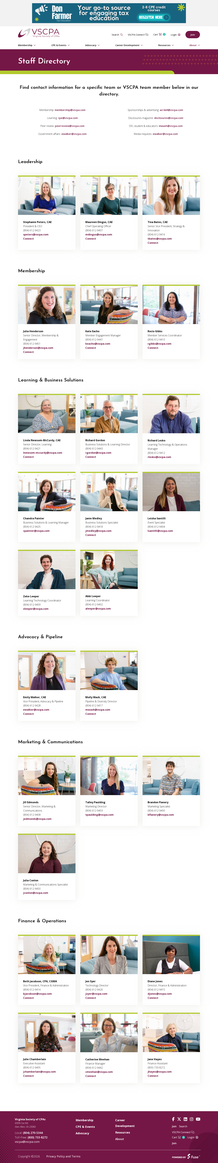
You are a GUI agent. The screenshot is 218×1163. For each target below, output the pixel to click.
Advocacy (90, 45)
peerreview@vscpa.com (69, 126)
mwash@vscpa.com (171, 126)
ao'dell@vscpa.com (171, 110)
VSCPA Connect (136, 34)
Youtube (198, 1119)
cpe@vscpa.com (68, 118)
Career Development (127, 45)
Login (174, 34)
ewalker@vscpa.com (73, 134)
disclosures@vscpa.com (168, 118)
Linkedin (185, 1119)
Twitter (179, 1119)
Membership (25, 45)
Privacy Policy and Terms (63, 1156)
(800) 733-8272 (37, 1137)
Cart (159, 34)
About (193, 45)
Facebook (173, 1119)
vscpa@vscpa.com (27, 1142)
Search (115, 34)
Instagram (191, 1119)
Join (193, 34)
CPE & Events (58, 45)
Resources (164, 45)
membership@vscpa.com (70, 110)
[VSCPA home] (39, 32)
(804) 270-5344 (33, 1133)
